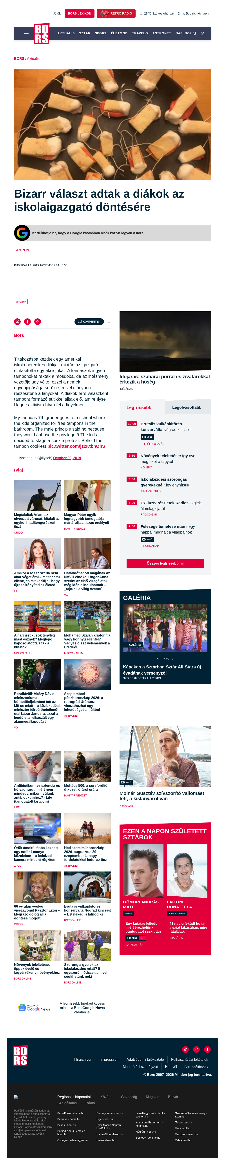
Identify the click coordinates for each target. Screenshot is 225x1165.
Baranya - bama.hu (68, 1119)
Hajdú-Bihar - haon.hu (109, 1134)
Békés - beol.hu (66, 1125)
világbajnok (150, 546)
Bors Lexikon (79, 13)
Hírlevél (171, 1067)
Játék (57, 13)
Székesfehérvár (159, 13)
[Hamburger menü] (24, 33)
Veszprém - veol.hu (186, 1134)
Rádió (90, 1103)
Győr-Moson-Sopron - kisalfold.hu (109, 1127)
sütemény (21, 301)
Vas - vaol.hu (183, 1128)
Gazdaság (129, 1097)
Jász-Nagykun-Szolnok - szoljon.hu (150, 1115)
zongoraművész (177, 913)
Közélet (106, 1097)
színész (128, 913)
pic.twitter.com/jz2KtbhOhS (76, 446)
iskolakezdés (151, 491)
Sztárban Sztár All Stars (142, 678)
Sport (101, 33)
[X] (17, 321)
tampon (21, 250)
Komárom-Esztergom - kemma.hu (149, 1124)
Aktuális (66, 33)
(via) (18, 470)
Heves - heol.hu (105, 1140)
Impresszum (109, 1059)
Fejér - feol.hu (104, 1119)
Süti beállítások (196, 1067)
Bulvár (173, 1097)
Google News (93, 1008)
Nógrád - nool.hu (146, 1131)
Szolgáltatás (67, 1103)
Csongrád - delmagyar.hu (72, 1140)
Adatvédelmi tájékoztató (145, 1059)
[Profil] (202, 33)
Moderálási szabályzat (140, 1067)
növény (146, 467)
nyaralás (127, 805)
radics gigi (149, 514)
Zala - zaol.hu (183, 1140)
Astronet (161, 33)
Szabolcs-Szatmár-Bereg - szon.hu (191, 1115)
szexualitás (134, 945)
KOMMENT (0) (91, 321)
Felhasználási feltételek (189, 1059)
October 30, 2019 (67, 458)
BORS (19, 59)
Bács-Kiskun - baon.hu (70, 1113)
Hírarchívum (83, 1059)
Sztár (85, 33)
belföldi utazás (152, 444)
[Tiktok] (185, 1049)
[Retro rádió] (104, 13)
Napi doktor (188, 33)
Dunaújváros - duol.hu (109, 1113)
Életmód (119, 33)
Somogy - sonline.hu (148, 1137)
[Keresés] (194, 33)
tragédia (176, 937)
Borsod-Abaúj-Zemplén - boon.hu (72, 1133)
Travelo (140, 33)
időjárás (126, 389)
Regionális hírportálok (74, 1097)
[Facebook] (27, 321)
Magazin (152, 1097)
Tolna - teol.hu (183, 1122)
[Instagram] (196, 1049)
